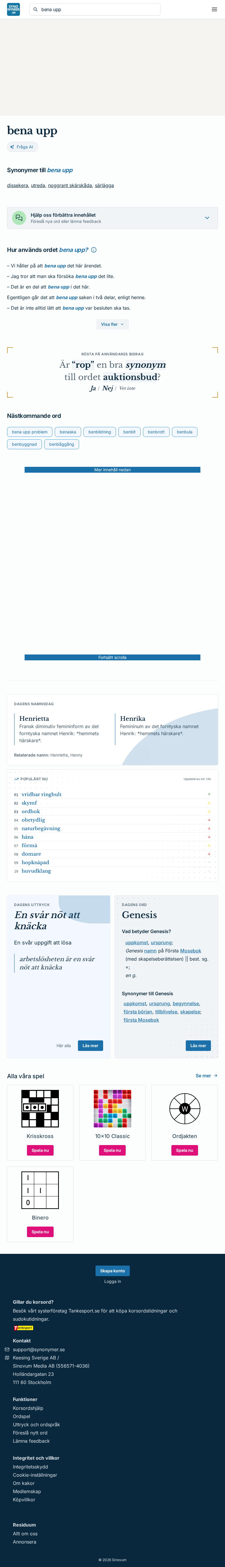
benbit (129, 431)
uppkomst (136, 942)
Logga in (112, 1281)
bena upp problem (29, 431)
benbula (184, 431)
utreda (38, 185)
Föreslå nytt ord (30, 1433)
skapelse (190, 1012)
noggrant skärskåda (70, 185)
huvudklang (36, 871)
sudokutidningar (30, 1319)
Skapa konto (112, 1270)
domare (31, 854)
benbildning (99, 431)
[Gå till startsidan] (13, 9)
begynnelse (186, 1003)
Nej (107, 388)
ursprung (161, 942)
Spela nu (40, 1150)
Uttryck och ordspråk (36, 1424)
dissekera (17, 185)
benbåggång (61, 444)
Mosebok (190, 951)
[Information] (93, 250)
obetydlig (33, 820)
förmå (29, 845)
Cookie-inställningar (35, 1475)
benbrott (156, 431)
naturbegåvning (41, 828)
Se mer (203, 1075)
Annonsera (24, 1542)
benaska (68, 431)
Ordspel (21, 1416)
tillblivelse (166, 1012)
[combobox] (99, 9)
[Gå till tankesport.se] (112, 1327)
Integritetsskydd (30, 1467)
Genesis (139, 915)
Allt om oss (25, 1534)
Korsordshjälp (28, 1408)
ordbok (31, 811)
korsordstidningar (148, 1311)
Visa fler (109, 324)
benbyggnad (24, 444)
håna (27, 837)
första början (138, 1012)
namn (150, 951)
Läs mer (90, 1045)
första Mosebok (141, 1020)
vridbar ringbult (42, 794)
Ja (93, 388)
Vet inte (127, 388)
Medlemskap (27, 1491)
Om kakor (24, 1483)
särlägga (104, 185)
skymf (29, 803)
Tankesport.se (84, 1311)
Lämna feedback (31, 1441)
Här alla (64, 1045)
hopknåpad (35, 862)
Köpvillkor (24, 1499)
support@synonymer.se (39, 1349)
